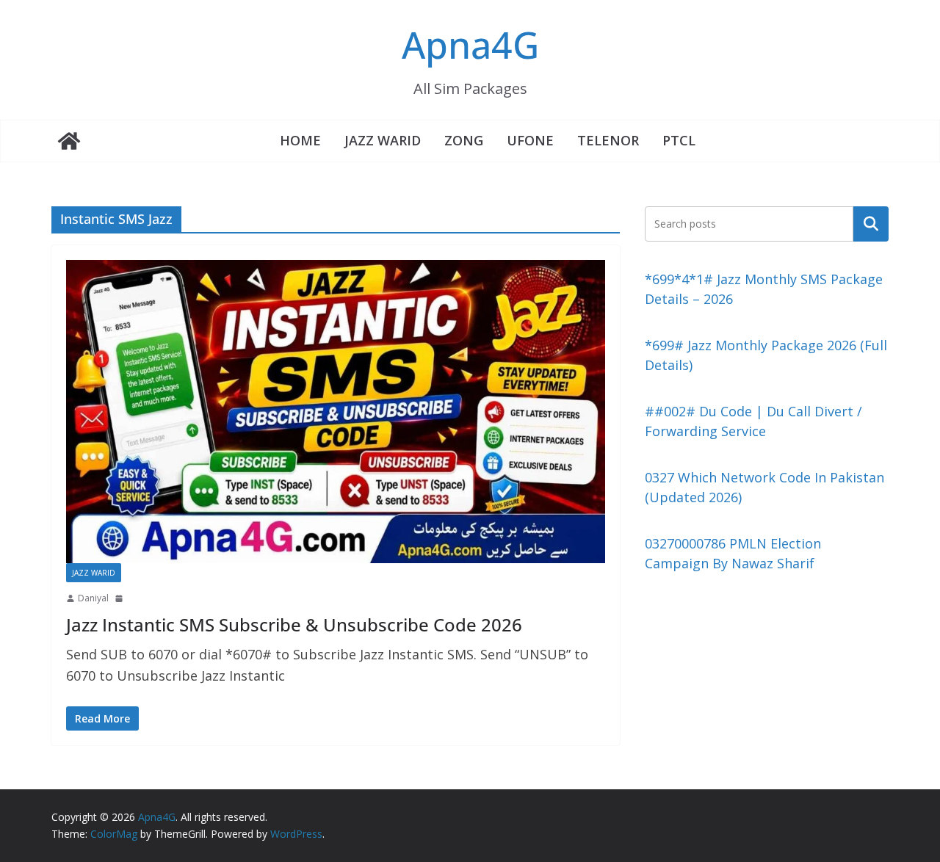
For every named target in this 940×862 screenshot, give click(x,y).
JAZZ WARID (382, 140)
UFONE (530, 140)
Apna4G (470, 45)
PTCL (678, 140)
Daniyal (93, 598)
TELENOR (608, 140)
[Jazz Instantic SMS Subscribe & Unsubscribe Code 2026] (335, 411)
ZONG (463, 140)
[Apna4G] (69, 141)
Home (300, 140)
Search (871, 223)
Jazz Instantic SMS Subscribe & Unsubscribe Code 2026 (294, 624)
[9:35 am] (120, 598)
